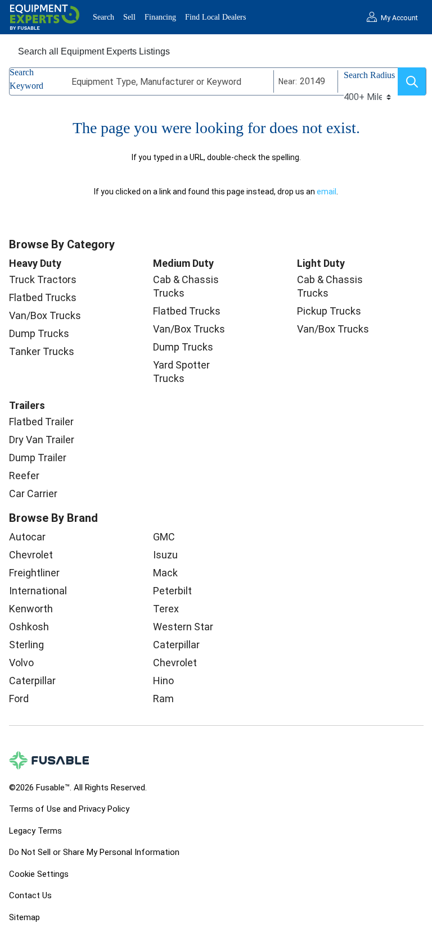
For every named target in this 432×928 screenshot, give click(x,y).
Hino (163, 680)
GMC (164, 537)
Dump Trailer (37, 457)
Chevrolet (31, 555)
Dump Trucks (39, 333)
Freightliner (34, 573)
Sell (129, 17)
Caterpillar (32, 680)
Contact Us (30, 895)
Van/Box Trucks (45, 315)
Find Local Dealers (215, 17)
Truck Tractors (42, 279)
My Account (399, 18)
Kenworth (31, 609)
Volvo (21, 662)
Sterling (26, 644)
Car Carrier (33, 493)
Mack (165, 573)
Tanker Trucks (41, 351)
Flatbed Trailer (41, 421)
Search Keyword (26, 78)
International (38, 591)
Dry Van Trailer (41, 439)
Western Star (183, 627)
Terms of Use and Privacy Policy (69, 809)
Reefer (24, 475)
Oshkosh (29, 627)
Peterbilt (172, 591)
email (326, 191)
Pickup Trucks (329, 311)
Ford (19, 698)
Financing (160, 17)
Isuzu (165, 555)
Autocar (27, 537)
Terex (166, 609)
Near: (287, 81)
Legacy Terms (35, 831)
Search (103, 17)
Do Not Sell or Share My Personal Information (94, 852)
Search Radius (369, 75)
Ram (163, 698)
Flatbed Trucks (42, 297)
